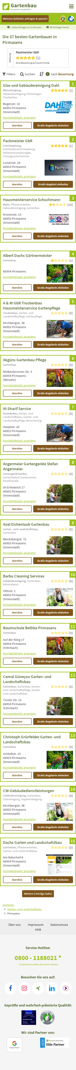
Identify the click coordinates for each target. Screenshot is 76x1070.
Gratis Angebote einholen (53, 125)
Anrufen (17, 125)
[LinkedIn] (52, 988)
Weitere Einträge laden (38, 893)
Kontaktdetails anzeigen (19, 117)
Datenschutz (59, 925)
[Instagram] (24, 988)
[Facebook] (10, 988)
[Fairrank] (66, 988)
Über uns (14, 925)
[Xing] (38, 988)
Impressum (36, 925)
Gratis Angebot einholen (53, 184)
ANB (38, 929)
